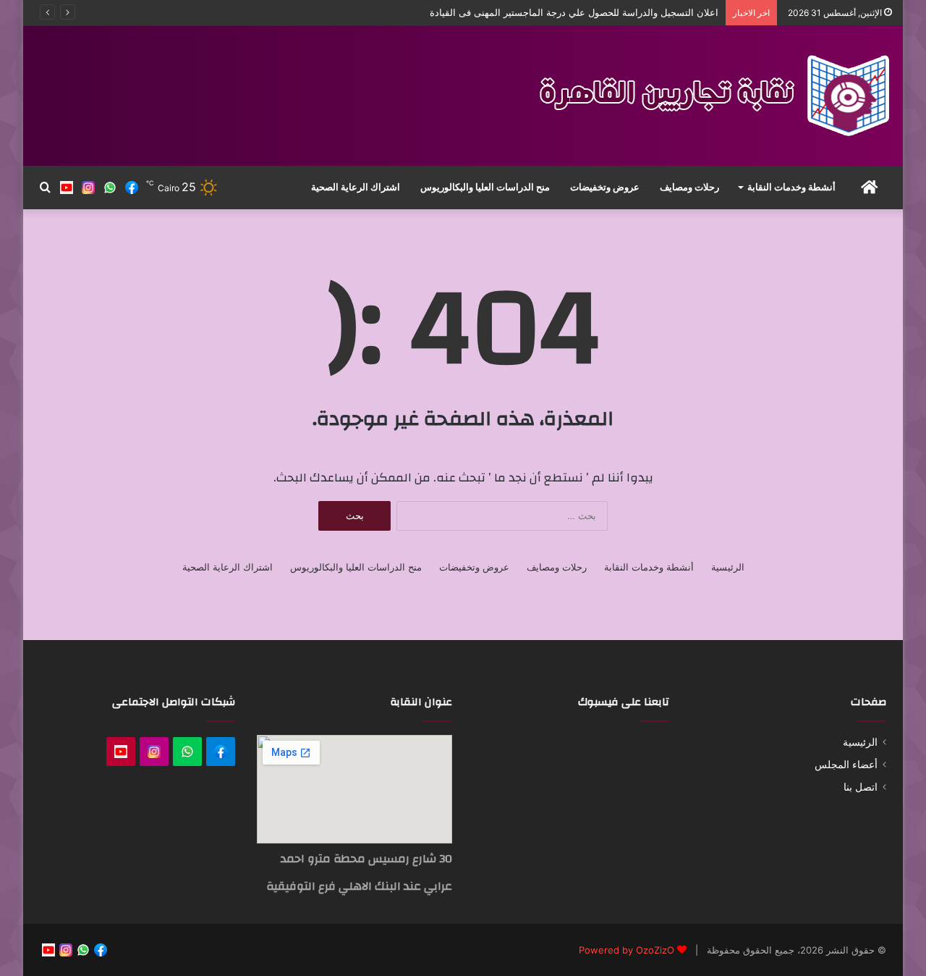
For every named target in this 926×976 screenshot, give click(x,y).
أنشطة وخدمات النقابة (791, 187)
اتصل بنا (861, 787)
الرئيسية (727, 567)
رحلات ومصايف (689, 187)
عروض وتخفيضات (605, 187)
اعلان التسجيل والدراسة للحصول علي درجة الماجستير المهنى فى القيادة (574, 12)
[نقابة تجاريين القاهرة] (710, 96)
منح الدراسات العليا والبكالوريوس (485, 187)
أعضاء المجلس (846, 764)
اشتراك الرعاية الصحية (355, 187)
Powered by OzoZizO (626, 950)
